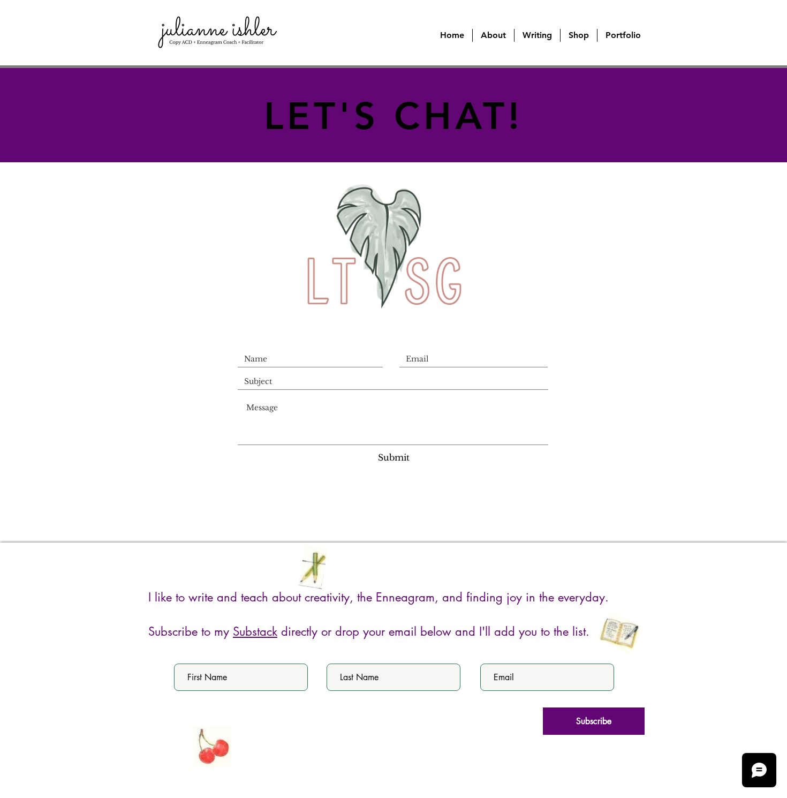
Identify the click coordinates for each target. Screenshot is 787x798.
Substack (255, 631)
